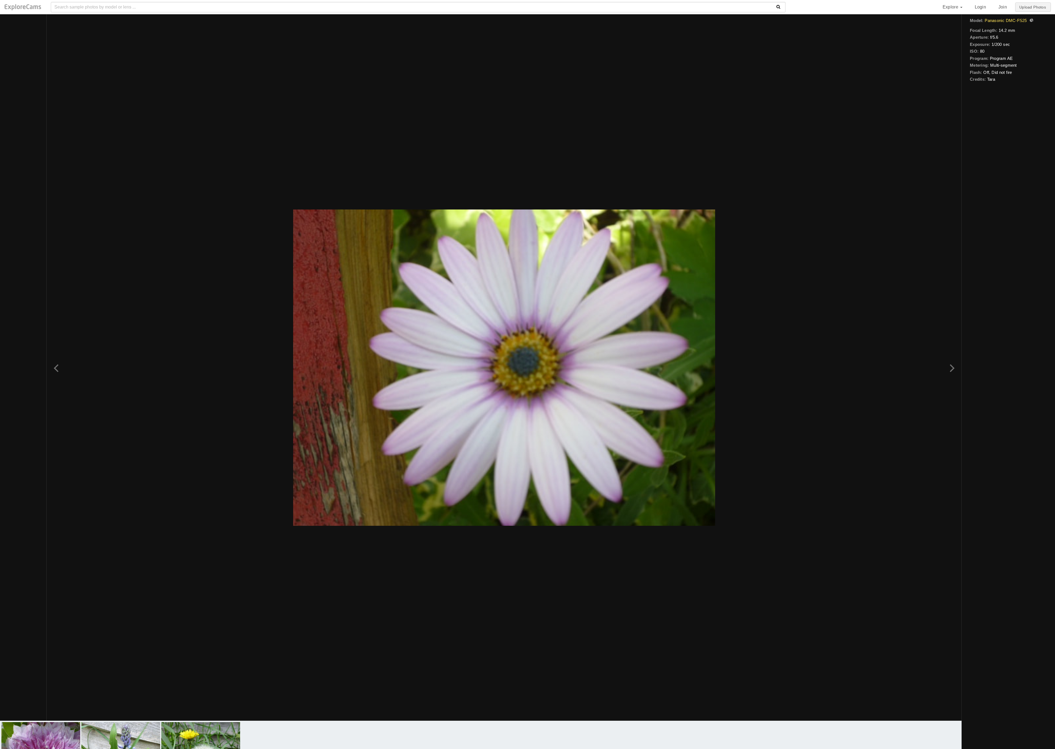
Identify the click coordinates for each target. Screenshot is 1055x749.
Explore (951, 7)
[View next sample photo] (951, 367)
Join (1002, 7)
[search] (778, 7)
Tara (991, 79)
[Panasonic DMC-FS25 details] (1030, 21)
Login (980, 7)
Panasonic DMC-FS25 (1006, 20)
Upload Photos (1032, 7)
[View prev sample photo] (57, 367)
